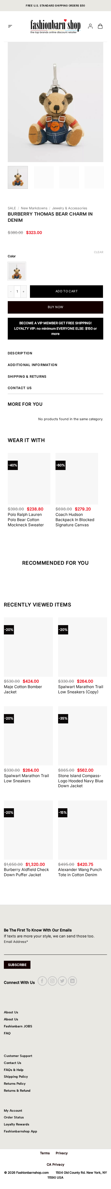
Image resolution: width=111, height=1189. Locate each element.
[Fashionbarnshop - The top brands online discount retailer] (55, 26)
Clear (98, 252)
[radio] (17, 271)
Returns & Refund (17, 1091)
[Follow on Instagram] (52, 980)
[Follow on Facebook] (42, 980)
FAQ (7, 1033)
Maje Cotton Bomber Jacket (23, 689)
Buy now (56, 307)
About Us (11, 1019)
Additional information (32, 365)
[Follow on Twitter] (62, 980)
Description (20, 353)
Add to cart (67, 291)
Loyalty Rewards (16, 1124)
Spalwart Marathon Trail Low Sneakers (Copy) (80, 689)
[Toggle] (102, 354)
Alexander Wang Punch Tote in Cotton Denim (80, 872)
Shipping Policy (16, 1077)
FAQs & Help (13, 1070)
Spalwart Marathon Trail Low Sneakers (26, 778)
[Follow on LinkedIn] (72, 980)
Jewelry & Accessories (69, 208)
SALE (12, 208)
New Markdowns (34, 208)
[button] (10, 26)
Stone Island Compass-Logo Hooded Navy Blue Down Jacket (80, 781)
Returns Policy (15, 1084)
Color (12, 256)
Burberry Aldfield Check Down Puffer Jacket (26, 872)
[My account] (90, 26)
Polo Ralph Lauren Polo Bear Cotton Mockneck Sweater (26, 519)
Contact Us (12, 1063)
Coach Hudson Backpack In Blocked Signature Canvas (75, 519)
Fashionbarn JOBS (18, 1026)
